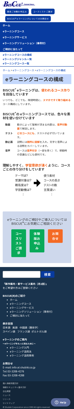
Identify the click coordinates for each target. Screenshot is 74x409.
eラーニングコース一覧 (16, 63)
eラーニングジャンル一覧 (17, 59)
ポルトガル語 (39, 331)
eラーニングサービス (15, 37)
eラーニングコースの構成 (17, 54)
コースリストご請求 (43, 11)
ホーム (6, 25)
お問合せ (55, 235)
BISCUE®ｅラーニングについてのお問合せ (28, 18)
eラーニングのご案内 (15, 339)
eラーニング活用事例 (22, 355)
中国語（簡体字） (30, 327)
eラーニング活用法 (20, 351)
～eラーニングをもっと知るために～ (19, 343)
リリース (6, 399)
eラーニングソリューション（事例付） (25, 43)
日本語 (6, 327)
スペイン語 (9, 331)
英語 (14, 327)
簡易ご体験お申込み (17, 11)
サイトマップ (9, 403)
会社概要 (7, 391)
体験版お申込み (37, 240)
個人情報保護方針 (10, 383)
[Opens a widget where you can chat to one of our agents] (60, 402)
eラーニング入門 (19, 347)
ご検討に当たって (13, 49)
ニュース (6, 395)
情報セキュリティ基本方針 (14, 387)
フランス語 (23, 331)
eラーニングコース (13, 31)
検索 (47, 274)
